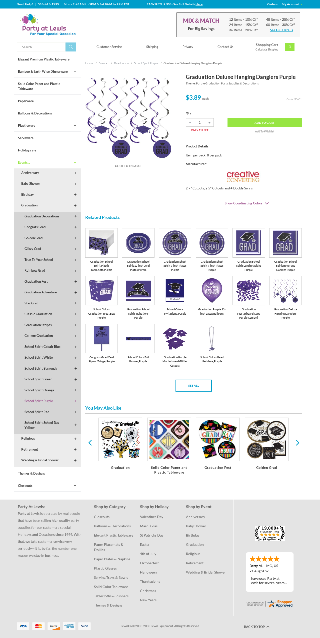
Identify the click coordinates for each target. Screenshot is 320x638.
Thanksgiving (150, 581)
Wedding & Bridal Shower (39, 460)
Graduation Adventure (40, 292)
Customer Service (109, 47)
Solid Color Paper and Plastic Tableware (39, 86)
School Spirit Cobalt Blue (42, 347)
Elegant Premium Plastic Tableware (44, 59)
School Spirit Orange (39, 390)
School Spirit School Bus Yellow (41, 425)
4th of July (148, 554)
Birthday (27, 194)
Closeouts (25, 486)
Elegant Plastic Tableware (113, 535)
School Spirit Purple (38, 401)
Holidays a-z (27, 150)
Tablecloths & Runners (111, 596)
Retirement (29, 449)
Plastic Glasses (105, 568)
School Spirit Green (38, 379)
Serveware (26, 138)
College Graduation (38, 336)
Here (199, 4)
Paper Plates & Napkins (112, 559)
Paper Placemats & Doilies (109, 547)
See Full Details (281, 30)
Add (264, 122)
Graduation (29, 205)
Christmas (148, 591)
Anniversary (30, 173)
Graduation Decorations (41, 216)
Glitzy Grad (32, 249)
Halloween (148, 572)
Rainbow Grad (34, 270)
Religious (28, 438)
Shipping (152, 47)
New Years (148, 600)
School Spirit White (38, 357)
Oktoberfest (149, 563)
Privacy (187, 47)
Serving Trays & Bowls (111, 577)
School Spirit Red (36, 412)
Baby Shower (30, 183)
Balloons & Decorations (35, 113)
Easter (145, 544)
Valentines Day (151, 517)
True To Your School (38, 260)
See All (193, 385)
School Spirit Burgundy (40, 368)
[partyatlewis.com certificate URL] (270, 603)
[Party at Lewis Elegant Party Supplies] (60, 24)
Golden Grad (33, 238)
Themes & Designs (31, 473)
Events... (24, 162)
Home (89, 63)
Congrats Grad (35, 227)
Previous (90, 442)
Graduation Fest (36, 281)
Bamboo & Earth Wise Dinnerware (43, 71)
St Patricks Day (152, 535)
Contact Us (226, 47)
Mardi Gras (149, 526)
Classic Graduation (38, 314)
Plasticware (26, 125)
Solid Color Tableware (111, 587)
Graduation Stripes (38, 325)
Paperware (26, 101)
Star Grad (31, 303)
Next (297, 442)
